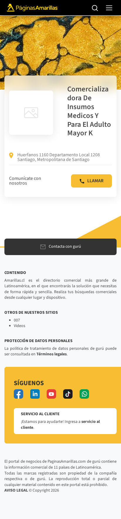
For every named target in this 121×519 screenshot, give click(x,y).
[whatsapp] (84, 394)
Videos (19, 326)
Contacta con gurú (65, 246)
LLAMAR (95, 181)
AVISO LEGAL (16, 490)
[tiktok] (68, 394)
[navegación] (109, 8)
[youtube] (51, 394)
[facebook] (18, 394)
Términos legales (51, 354)
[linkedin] (35, 394)
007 (17, 320)
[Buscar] (95, 7)
